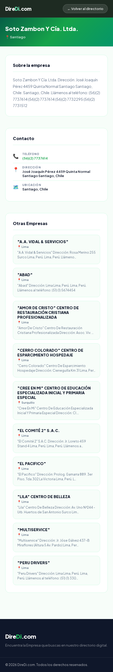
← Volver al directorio (85, 9)
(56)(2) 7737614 (35, 158)
